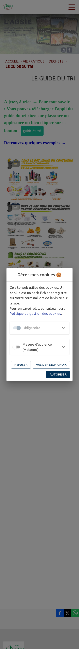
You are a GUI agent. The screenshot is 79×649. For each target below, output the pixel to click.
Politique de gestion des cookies (35, 313)
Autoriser (58, 374)
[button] (39, 328)
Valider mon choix (51, 364)
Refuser (21, 364)
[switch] (14, 347)
